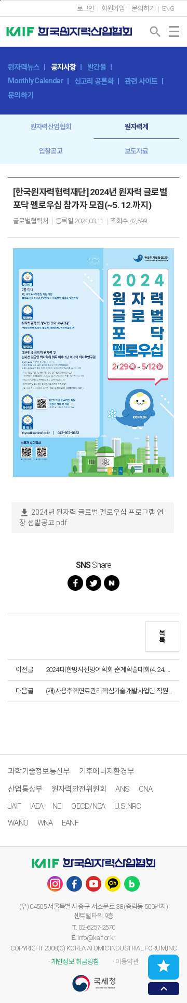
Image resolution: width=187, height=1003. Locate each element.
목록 (162, 636)
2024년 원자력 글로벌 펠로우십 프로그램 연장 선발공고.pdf (91, 517)
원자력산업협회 (50, 127)
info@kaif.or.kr (96, 938)
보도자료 (136, 151)
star (163, 966)
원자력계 (136, 127)
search (155, 31)
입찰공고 (50, 151)
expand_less (163, 988)
